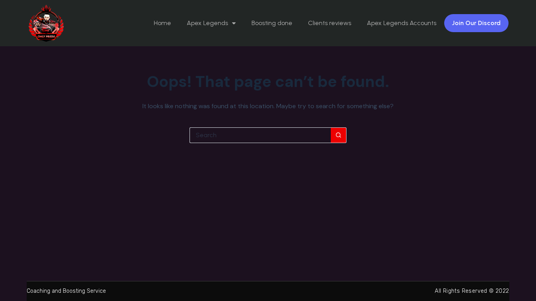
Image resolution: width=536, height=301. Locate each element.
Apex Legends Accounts (401, 23)
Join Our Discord (476, 23)
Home (162, 23)
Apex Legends (207, 23)
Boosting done (272, 23)
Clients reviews (329, 23)
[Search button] (338, 135)
